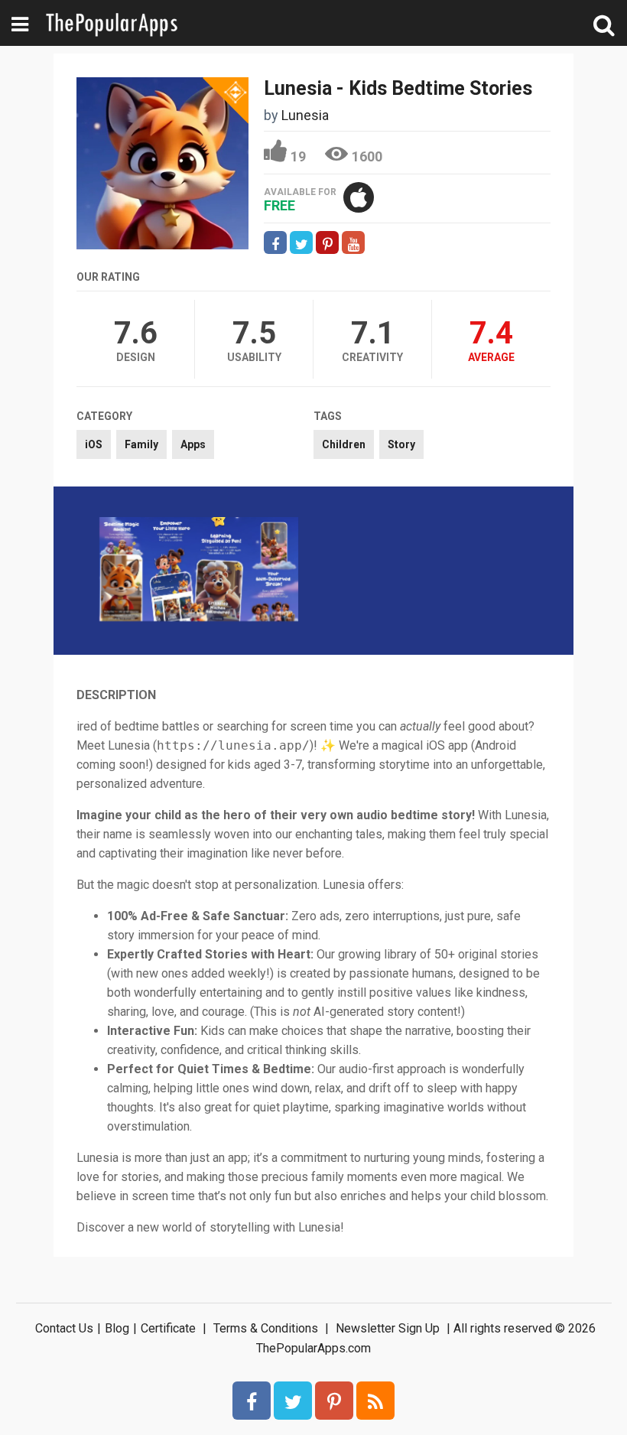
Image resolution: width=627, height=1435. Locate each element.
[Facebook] (251, 1400)
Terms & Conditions (265, 1328)
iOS (93, 444)
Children (343, 444)
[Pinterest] (334, 1400)
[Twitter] (293, 1400)
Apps (193, 444)
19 (298, 156)
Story (401, 444)
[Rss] (375, 1400)
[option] (199, 570)
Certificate (168, 1328)
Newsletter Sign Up (388, 1328)
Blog (117, 1328)
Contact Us (64, 1328)
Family (141, 444)
